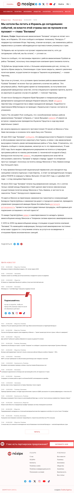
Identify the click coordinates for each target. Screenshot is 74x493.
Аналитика (47, 11)
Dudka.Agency (66, 490)
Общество (37, 11)
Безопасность (58, 11)
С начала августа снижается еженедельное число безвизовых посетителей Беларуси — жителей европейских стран (34, 424)
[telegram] (36, 4)
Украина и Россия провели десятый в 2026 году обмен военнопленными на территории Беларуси (28, 325)
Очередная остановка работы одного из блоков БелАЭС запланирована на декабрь (24, 378)
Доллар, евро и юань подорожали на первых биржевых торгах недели (21, 385)
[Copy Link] (21, 244)
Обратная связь (9, 490)
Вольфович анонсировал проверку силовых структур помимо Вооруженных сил (23, 365)
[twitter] (43, 4)
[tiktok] (54, 4)
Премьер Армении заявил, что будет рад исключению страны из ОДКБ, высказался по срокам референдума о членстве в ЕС (36, 391)
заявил (26, 215)
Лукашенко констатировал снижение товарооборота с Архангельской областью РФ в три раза (28, 418)
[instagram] (47, 4)
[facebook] (39, 4)
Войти (61, 4)
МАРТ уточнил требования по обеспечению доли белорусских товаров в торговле (24, 358)
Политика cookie (35, 466)
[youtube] (50, 4)
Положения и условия (37, 472)
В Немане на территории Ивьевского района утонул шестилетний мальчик (22, 282)
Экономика (28, 11)
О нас (31, 456)
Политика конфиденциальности (40, 469)
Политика (18, 11)
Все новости (8, 11)
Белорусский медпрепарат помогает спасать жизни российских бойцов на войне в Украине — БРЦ (29, 352)
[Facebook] (18, 244)
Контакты (33, 462)
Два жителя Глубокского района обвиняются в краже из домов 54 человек (22, 339)
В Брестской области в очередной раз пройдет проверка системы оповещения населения (26, 404)
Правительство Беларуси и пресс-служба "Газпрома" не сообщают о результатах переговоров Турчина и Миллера (34, 345)
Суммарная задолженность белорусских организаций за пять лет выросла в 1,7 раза (25, 371)
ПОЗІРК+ (32, 459)
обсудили (58, 101)
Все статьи (69, 11)
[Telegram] (14, 244)
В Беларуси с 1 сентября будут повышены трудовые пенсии (18, 288)
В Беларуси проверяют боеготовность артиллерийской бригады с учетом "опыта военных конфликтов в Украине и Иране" (35, 398)
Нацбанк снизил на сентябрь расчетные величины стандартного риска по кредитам (25, 275)
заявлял (52, 118)
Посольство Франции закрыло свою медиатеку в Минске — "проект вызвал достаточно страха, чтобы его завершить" (34, 332)
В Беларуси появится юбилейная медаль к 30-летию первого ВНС (20, 269)
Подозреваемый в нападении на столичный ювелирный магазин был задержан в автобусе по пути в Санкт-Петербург (34, 411)
